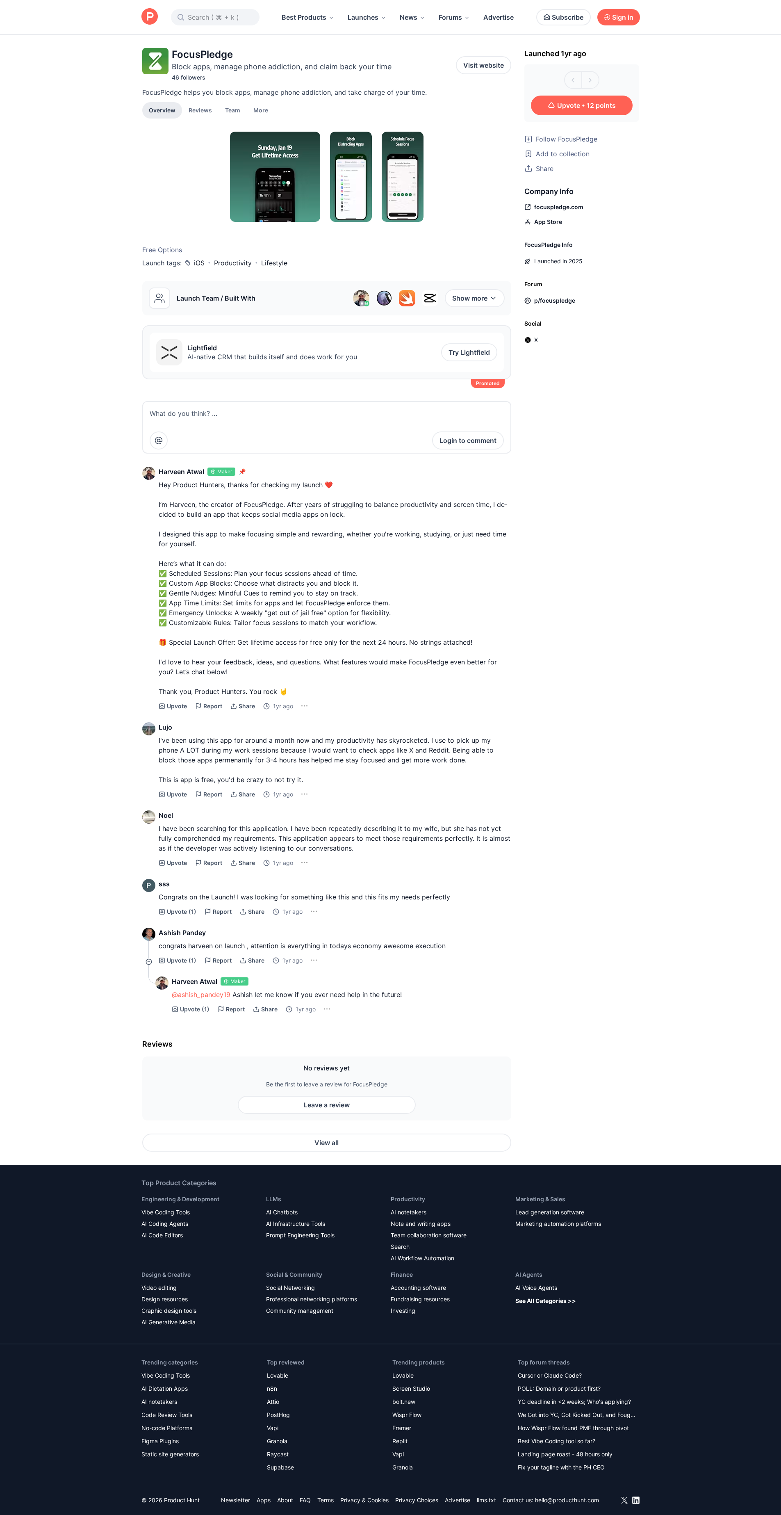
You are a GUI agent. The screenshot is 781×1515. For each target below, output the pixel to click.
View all (326, 1143)
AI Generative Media (168, 1322)
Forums (450, 17)
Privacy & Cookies (364, 1500)
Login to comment (467, 440)
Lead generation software (549, 1212)
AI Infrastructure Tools (295, 1223)
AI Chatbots (282, 1212)
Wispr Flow (406, 1414)
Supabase (280, 1467)
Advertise (498, 17)
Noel (166, 815)
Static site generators (170, 1454)
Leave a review (327, 1105)
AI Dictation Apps (164, 1388)
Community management (299, 1310)
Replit (400, 1440)
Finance (402, 1274)
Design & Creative (166, 1274)
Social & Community (294, 1274)
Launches (363, 17)
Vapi (272, 1427)
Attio (273, 1401)
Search (400, 1246)
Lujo (165, 727)
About (285, 1500)
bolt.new (403, 1401)
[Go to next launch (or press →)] (590, 80)
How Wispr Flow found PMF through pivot (573, 1427)
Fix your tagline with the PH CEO (561, 1467)
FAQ (305, 1500)
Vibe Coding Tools (165, 1212)
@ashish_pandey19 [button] (201, 994)
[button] (261, 110)
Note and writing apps (421, 1223)
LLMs (273, 1199)
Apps (264, 1500)
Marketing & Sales (540, 1199)
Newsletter (235, 1500)
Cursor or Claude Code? (550, 1375)
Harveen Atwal (181, 472)
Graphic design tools (168, 1310)
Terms (325, 1500)
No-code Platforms (166, 1427)
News (408, 17)
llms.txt (486, 1500)
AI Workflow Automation (422, 1258)
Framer (401, 1427)
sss (164, 884)
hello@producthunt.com (567, 1500)
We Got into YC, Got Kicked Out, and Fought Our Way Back (577, 1415)
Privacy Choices (416, 1500)
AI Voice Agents (536, 1287)
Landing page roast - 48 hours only (565, 1454)
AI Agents (528, 1274)
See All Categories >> (545, 1300)
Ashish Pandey (182, 933)
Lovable (277, 1375)
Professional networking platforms (311, 1299)
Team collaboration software (429, 1235)
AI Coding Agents (164, 1223)
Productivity (233, 263)
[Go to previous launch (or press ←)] (573, 80)
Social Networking (290, 1287)
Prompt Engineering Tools (300, 1235)
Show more (469, 298)
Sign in (622, 17)
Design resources (164, 1299)
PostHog (278, 1414)
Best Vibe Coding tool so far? (556, 1440)
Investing (403, 1310)
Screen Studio (411, 1388)
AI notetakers (408, 1212)
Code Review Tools (166, 1414)
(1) (181, 911)
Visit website (483, 65)
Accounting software (418, 1287)
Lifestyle (274, 263)
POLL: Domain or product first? (559, 1388)
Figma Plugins (160, 1440)
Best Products (304, 17)
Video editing (159, 1287)
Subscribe (567, 17)
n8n (272, 1388)
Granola (277, 1440)
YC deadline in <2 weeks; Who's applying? (574, 1401)
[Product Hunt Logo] (149, 17)
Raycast (278, 1454)
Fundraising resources (420, 1299)
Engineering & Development (180, 1199)
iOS (199, 263)
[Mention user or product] (159, 440)
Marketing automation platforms (558, 1223)
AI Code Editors (162, 1235)
